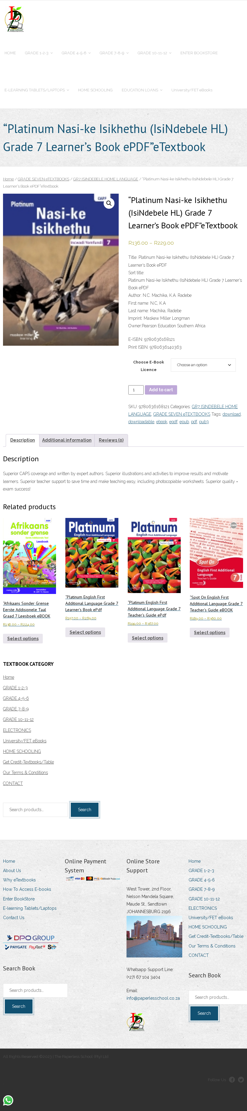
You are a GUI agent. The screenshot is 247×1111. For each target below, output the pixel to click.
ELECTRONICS (17, 730)
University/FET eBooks (24, 740)
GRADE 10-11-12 (18, 719)
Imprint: (135, 318)
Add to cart (161, 389)
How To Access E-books (27, 889)
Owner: (135, 325)
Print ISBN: (138, 347)
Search (84, 809)
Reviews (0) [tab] (111, 440)
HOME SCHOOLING (22, 751)
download (232, 414)
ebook (161, 421)
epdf (173, 421)
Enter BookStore (19, 899)
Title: (132, 257)
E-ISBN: (136, 339)
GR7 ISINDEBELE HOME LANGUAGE (105, 179)
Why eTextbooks (19, 880)
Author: (135, 295)
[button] (109, 203)
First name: (138, 303)
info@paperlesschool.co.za (153, 998)
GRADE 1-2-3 (15, 687)
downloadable (141, 421)
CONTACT (13, 783)
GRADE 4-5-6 (16, 698)
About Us (12, 870)
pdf (194, 421)
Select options (23, 638)
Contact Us (13, 917)
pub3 (204, 421)
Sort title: (136, 272)
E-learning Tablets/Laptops (30, 908)
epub (184, 421)
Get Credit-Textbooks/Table (28, 762)
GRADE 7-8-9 (16, 708)
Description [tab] (22, 440)
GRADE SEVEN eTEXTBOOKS (43, 179)
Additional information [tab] (67, 440)
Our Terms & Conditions (25, 772)
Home (8, 179)
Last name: (138, 310)
